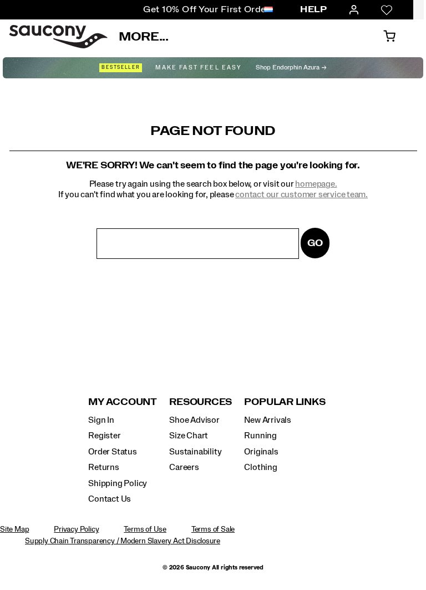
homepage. (316, 183)
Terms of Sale (213, 529)
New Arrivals (267, 420)
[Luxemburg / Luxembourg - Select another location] (268, 10)
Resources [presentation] (200, 402)
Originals (261, 451)
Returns (103, 467)
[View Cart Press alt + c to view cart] (389, 37)
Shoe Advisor (194, 420)
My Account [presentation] (122, 402)
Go (315, 243)
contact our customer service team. (301, 194)
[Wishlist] (386, 10)
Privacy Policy (76, 529)
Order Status (112, 451)
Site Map (14, 529)
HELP (313, 9)
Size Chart (188, 435)
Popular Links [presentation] (284, 402)
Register (104, 435)
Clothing (260, 467)
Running (260, 435)
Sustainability (195, 451)
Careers (184, 467)
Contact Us (109, 498)
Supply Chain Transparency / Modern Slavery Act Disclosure (122, 541)
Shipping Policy (117, 483)
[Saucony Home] (58, 36)
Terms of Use (145, 529)
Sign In (101, 420)
